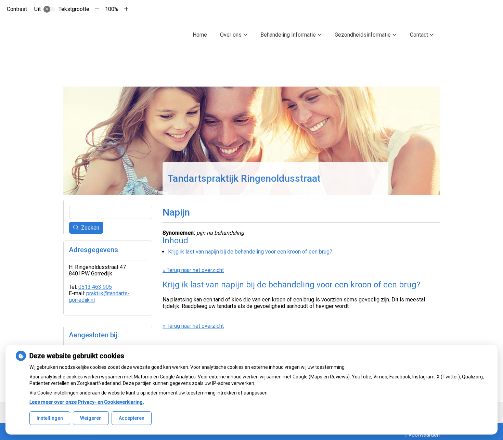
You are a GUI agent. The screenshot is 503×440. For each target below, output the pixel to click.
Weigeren (91, 418)
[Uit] (49, 9)
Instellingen (50, 418)
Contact (419, 34)
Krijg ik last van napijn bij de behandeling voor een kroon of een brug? (250, 251)
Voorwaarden (424, 434)
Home (200, 34)
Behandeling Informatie (288, 34)
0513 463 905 (95, 287)
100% (111, 9)
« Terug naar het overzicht (193, 270)
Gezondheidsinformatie (363, 34)
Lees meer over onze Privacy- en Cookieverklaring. (86, 402)
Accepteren (131, 418)
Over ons (231, 34)
